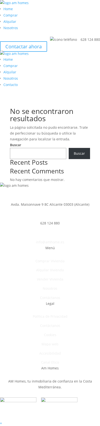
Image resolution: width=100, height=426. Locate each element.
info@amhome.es (50, 242)
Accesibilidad (50, 353)
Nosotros (10, 28)
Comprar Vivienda (50, 261)
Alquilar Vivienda (50, 270)
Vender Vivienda (50, 279)
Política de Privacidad (50, 316)
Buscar (15, 145)
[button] (1, 423)
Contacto (10, 84)
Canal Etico (50, 362)
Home (8, 9)
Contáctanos (50, 297)
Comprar (10, 15)
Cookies (50, 334)
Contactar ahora (23, 46)
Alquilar (9, 21)
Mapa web (50, 344)
